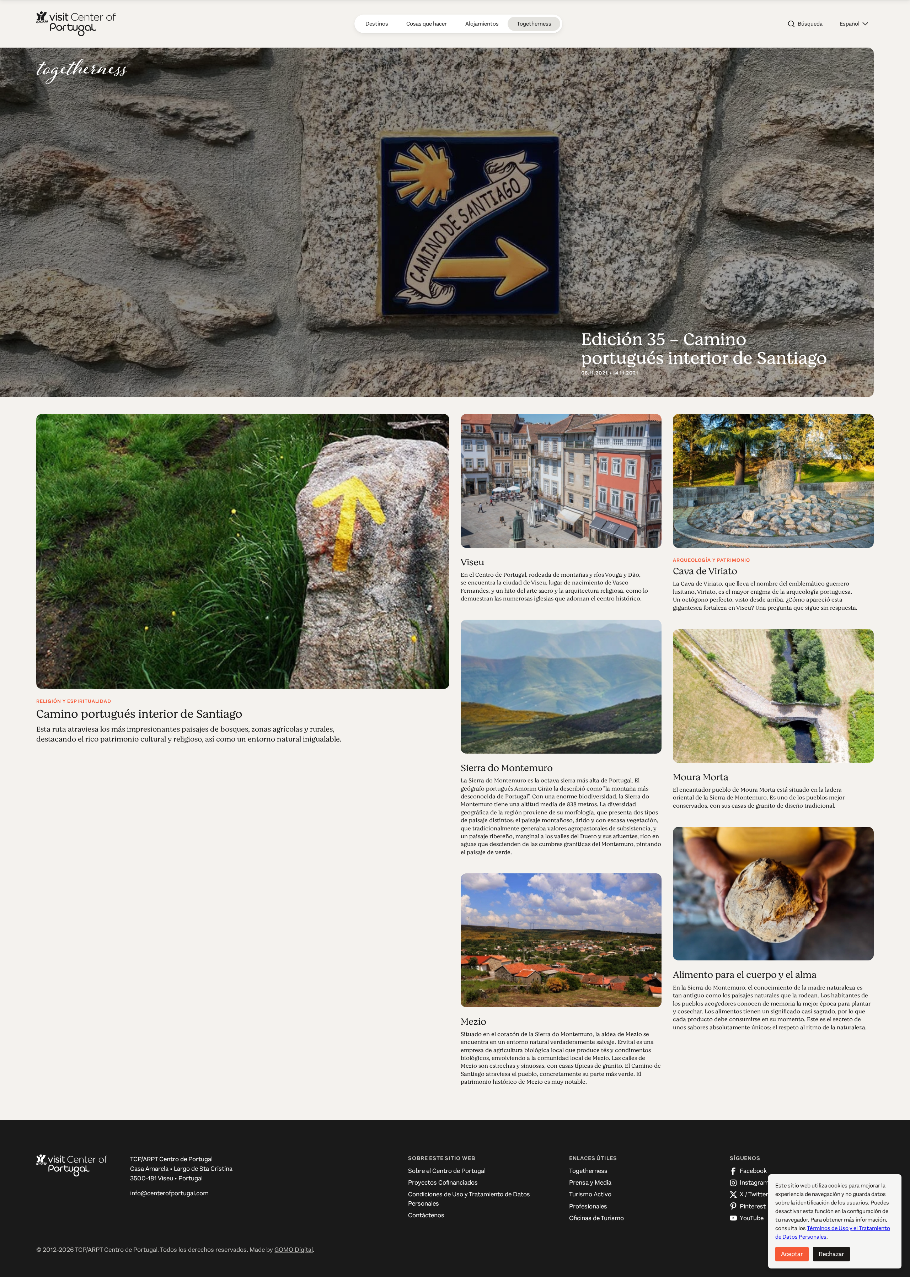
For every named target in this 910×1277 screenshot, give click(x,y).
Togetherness (588, 1170)
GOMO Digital (293, 1249)
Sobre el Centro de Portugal (447, 1170)
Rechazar (831, 1254)
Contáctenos (426, 1215)
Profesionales (588, 1206)
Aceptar (792, 1254)
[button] (854, 24)
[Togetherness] (81, 71)
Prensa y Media (590, 1182)
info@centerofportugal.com (169, 1193)
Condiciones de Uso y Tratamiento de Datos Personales (469, 1198)
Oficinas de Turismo (596, 1218)
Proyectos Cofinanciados (443, 1182)
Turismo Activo (590, 1194)
